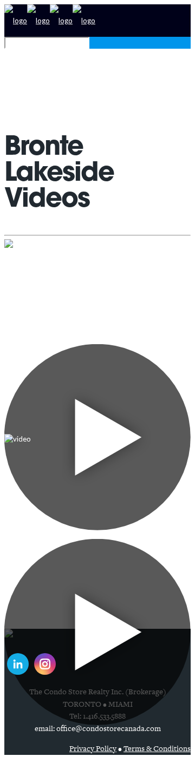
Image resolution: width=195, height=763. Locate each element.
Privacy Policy (92, 748)
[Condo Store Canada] (49, 20)
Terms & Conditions (157, 748)
